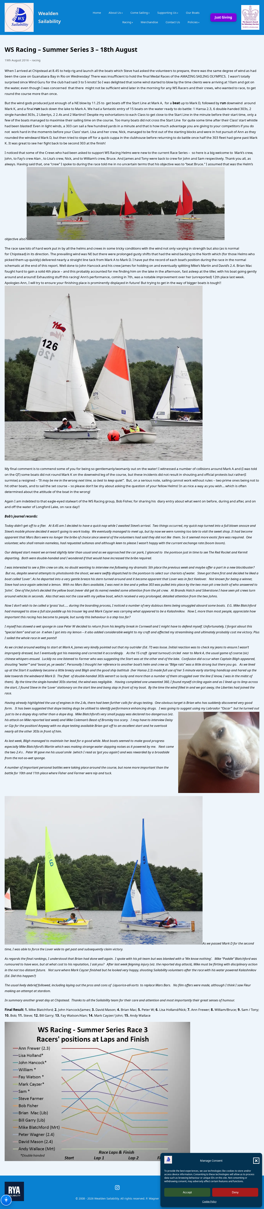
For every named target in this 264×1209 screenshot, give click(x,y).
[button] (256, 1161)
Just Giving (223, 17)
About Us (115, 12)
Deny (235, 1192)
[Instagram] (117, 1187)
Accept (187, 1192)
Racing (126, 22)
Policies (193, 22)
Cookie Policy (209, 1201)
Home (97, 12)
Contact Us (173, 22)
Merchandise (149, 22)
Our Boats (192, 12)
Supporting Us (166, 12)
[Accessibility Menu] (6, 1200)
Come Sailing (139, 12)
